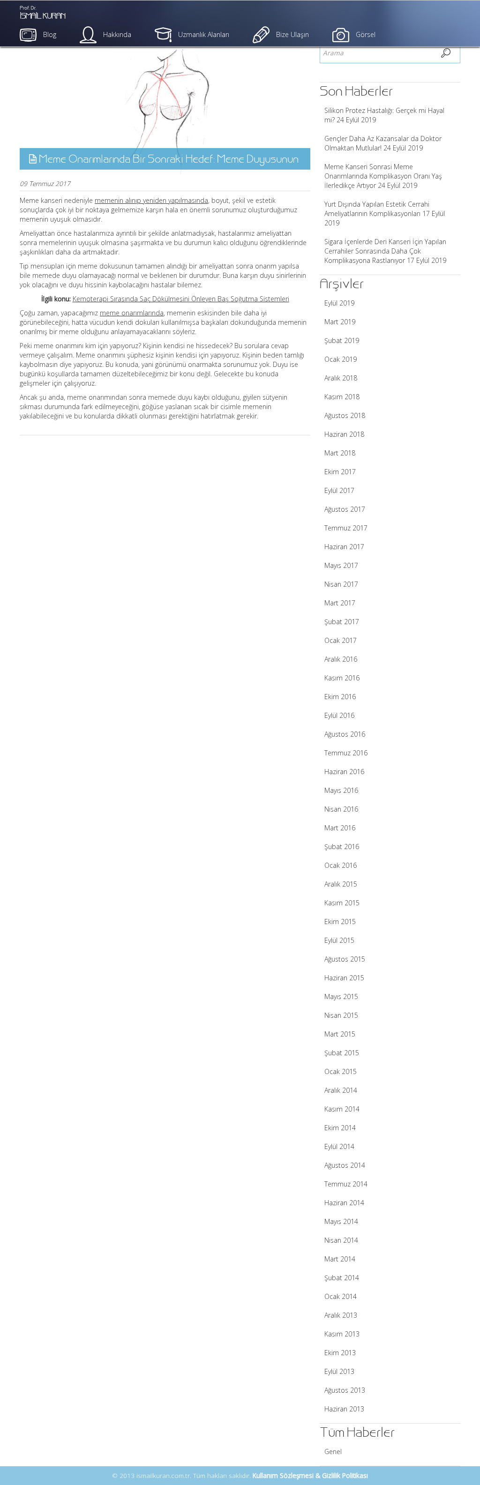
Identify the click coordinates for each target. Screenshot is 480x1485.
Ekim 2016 (340, 696)
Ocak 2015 (340, 1071)
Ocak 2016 (340, 865)
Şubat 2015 (341, 1052)
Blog (49, 34)
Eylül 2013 (339, 1371)
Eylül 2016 (339, 715)
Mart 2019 (339, 321)
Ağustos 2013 (344, 1390)
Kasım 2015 (342, 902)
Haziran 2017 (344, 546)
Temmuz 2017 (346, 527)
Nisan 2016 (341, 809)
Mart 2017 (339, 602)
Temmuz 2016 (346, 752)
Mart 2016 (339, 827)
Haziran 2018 (344, 434)
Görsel (365, 34)
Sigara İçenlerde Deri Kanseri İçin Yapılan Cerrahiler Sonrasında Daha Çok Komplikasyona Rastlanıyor (385, 251)
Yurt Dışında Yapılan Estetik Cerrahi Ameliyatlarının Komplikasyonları (376, 209)
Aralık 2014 (340, 1090)
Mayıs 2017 (341, 565)
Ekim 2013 (340, 1352)
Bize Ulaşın (292, 34)
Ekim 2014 (340, 1127)
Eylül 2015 (339, 940)
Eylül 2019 (339, 302)
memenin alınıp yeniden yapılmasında (151, 200)
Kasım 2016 (342, 677)
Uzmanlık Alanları (203, 34)
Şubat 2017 (341, 621)
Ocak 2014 (340, 1296)
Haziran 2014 (344, 1202)
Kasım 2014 (342, 1108)
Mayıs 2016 (341, 790)
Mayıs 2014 (341, 1221)
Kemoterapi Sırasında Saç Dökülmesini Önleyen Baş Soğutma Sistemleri (181, 298)
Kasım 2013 (342, 1333)
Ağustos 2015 (344, 959)
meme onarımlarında (132, 312)
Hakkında (117, 34)
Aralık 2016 (340, 659)
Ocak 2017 (340, 640)
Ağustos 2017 (344, 509)
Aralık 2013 (340, 1315)
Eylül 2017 (339, 490)
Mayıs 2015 (341, 996)
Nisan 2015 (341, 1015)
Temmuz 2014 (346, 1183)
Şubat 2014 (341, 1277)
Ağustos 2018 (344, 415)
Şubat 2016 (341, 846)
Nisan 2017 (341, 584)
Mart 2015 (339, 1034)
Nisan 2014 (341, 1240)
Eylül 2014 (339, 1146)
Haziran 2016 (344, 771)
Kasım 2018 (342, 396)
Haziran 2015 (344, 977)
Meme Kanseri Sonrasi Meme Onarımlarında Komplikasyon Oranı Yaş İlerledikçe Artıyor (383, 176)
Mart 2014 (339, 1258)
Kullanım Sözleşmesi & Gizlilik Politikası (310, 1475)
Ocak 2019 (340, 359)
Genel (333, 1451)
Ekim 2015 (340, 921)
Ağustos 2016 (344, 734)
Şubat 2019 (341, 340)
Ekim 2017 (340, 471)
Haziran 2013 (344, 1408)
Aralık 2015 (340, 884)
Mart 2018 (339, 452)
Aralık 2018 (340, 377)
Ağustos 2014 (344, 1165)
